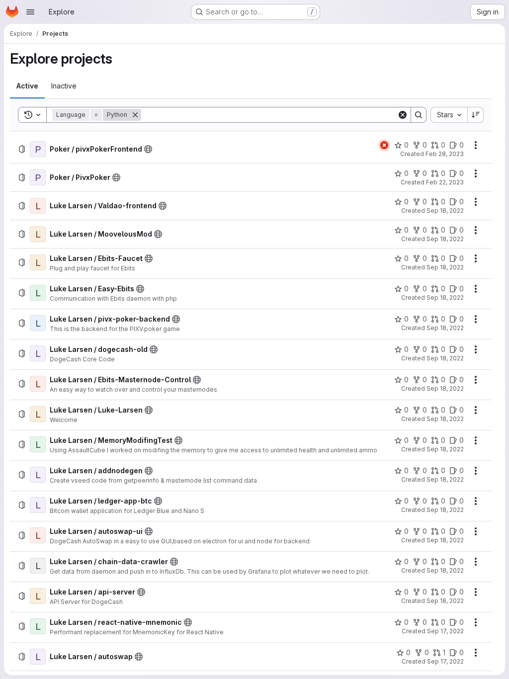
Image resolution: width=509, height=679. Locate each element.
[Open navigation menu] (30, 12)
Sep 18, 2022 (445, 210)
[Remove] (135, 115)
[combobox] (448, 115)
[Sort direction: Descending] (476, 115)
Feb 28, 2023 (444, 154)
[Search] (418, 115)
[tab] (27, 86)
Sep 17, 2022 (445, 631)
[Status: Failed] (384, 145)
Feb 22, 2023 (445, 182)
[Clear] (403, 115)
